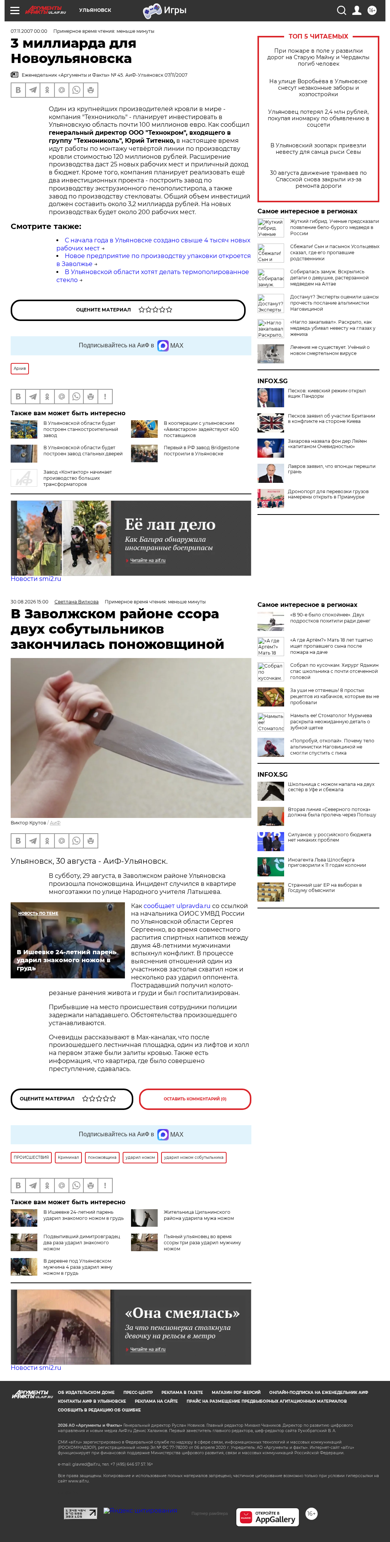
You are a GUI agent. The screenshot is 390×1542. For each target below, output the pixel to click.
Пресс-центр (138, 1392)
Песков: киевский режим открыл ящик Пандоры (327, 393)
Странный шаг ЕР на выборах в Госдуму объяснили (325, 887)
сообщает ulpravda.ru (176, 906)
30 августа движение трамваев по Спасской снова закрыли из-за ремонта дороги (318, 179)
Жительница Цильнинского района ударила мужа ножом (199, 1215)
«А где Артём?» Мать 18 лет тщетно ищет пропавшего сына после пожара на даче (331, 646)
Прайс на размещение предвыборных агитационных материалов (267, 1401)
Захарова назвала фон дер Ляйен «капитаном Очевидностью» (327, 444)
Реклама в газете (182, 1392)
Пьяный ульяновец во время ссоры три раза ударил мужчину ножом (202, 1243)
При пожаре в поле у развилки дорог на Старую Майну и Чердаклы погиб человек (318, 57)
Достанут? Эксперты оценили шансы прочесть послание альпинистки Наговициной (334, 303)
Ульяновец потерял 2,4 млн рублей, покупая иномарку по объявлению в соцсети (318, 118)
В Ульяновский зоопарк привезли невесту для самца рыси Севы (318, 148)
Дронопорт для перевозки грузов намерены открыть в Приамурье (328, 494)
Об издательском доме (86, 1392)
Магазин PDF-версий (236, 1392)
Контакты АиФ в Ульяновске (92, 1401)
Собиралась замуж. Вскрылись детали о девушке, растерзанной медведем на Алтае (329, 278)
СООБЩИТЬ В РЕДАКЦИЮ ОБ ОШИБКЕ (99, 1410)
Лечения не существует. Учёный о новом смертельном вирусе (330, 350)
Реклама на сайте (156, 1401)
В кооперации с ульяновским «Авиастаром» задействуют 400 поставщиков (201, 429)
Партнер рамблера (210, 1513)
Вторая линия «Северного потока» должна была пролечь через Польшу (332, 812)
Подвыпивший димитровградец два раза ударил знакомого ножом (81, 1243)
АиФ (55, 823)
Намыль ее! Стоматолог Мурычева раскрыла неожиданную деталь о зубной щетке (331, 722)
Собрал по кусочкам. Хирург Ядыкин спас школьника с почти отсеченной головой (334, 671)
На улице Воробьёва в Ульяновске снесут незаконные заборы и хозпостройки (318, 88)
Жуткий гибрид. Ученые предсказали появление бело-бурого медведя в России (334, 227)
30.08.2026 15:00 (29, 602)
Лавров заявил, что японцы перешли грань (332, 469)
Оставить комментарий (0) (195, 1099)
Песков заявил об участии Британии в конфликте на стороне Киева (331, 418)
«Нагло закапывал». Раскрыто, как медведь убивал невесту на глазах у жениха (333, 328)
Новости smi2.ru (36, 578)
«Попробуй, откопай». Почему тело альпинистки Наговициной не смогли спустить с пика (332, 747)
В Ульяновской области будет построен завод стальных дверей (83, 450)
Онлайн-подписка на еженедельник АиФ (318, 1392)
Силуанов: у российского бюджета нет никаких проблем (329, 837)
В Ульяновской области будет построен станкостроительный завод (80, 429)
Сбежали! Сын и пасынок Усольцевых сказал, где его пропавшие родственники (334, 252)
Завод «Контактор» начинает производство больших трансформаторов (77, 478)
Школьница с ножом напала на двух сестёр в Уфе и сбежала (331, 787)
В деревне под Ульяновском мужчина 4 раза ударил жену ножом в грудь (78, 1267)
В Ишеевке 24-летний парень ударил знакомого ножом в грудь (83, 1215)
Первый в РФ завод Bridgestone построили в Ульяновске (201, 450)
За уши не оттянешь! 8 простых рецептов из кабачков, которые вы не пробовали (334, 696)
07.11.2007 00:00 (29, 31)
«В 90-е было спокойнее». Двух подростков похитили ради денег (330, 618)
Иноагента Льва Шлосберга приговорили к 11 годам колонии (327, 862)
